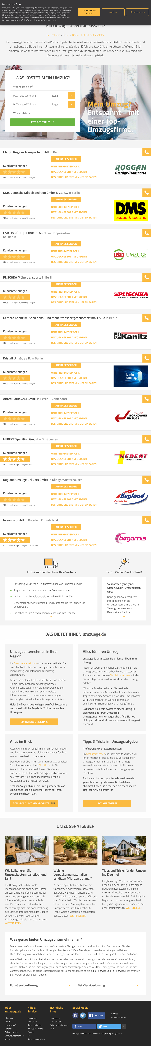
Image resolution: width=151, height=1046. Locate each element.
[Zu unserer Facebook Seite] (75, 1015)
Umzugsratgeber (95, 754)
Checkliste (44, 765)
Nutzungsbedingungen (59, 1025)
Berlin (66, 35)
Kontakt (30, 1032)
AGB (52, 1028)
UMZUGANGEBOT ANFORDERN (69, 172)
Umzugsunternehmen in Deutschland (88, 1033)
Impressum (55, 1018)
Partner (8, 1028)
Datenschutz (55, 1021)
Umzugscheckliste (35, 1028)
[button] (84, 1026)
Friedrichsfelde (96, 35)
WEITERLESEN (13, 923)
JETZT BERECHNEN (42, 122)
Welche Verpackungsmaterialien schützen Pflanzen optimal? (73, 874)
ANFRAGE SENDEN (66, 159)
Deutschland (53, 35)
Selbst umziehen (12, 1032)
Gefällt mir (98, 1015)
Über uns (9, 1018)
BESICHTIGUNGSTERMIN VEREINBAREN (74, 177)
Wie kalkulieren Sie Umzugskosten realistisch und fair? (26, 874)
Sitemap (114, 1013)
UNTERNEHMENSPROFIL (65, 166)
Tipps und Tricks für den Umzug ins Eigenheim (124, 872)
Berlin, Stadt (79, 35)
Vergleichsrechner (120, 675)
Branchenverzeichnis (25, 663)
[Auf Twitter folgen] (83, 1015)
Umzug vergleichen (113, 1033)
